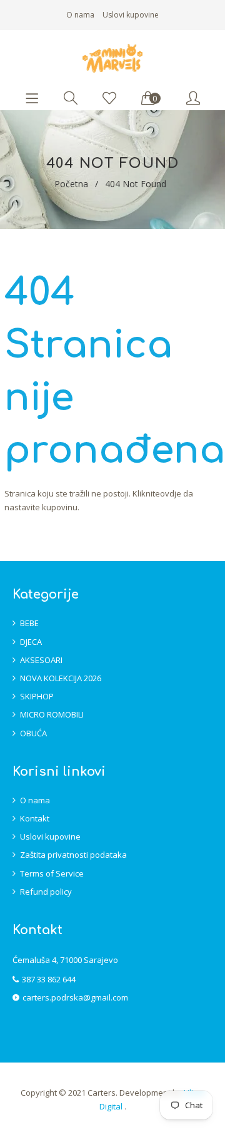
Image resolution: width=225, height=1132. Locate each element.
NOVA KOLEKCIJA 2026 (60, 678)
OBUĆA (33, 733)
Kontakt (34, 818)
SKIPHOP (37, 696)
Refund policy (46, 891)
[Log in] (193, 98)
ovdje (170, 493)
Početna (71, 184)
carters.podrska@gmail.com (75, 997)
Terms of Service (52, 873)
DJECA (31, 641)
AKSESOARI (41, 660)
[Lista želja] (109, 98)
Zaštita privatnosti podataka (73, 854)
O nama (80, 14)
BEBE (29, 623)
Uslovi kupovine (130, 14)
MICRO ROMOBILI (52, 714)
